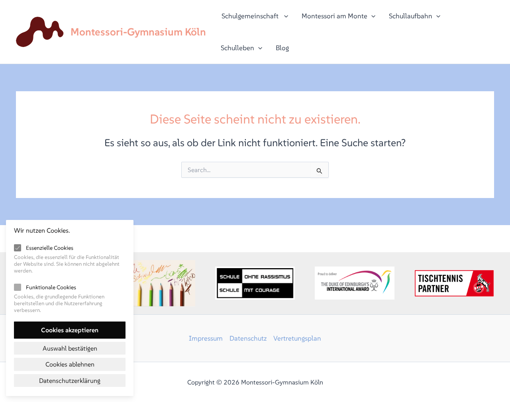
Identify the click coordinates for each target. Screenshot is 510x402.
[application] (284, 16)
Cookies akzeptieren (69, 330)
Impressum (206, 338)
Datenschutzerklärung (69, 380)
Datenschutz (248, 338)
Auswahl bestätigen (70, 348)
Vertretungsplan (297, 338)
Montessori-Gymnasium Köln (138, 31)
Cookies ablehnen (69, 364)
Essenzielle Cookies (49, 247)
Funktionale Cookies (51, 287)
